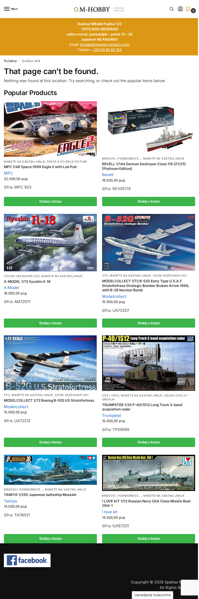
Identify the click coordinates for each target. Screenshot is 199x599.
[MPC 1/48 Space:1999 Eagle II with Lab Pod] (50, 129)
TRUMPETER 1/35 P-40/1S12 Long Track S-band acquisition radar (142, 407)
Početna (10, 61)
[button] (189, 9)
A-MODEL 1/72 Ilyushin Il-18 (27, 281)
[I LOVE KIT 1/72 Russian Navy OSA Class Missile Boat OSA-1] (148, 473)
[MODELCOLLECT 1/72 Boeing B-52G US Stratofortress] (50, 362)
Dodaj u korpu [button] (50, 201)
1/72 (105, 275)
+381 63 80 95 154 (107, 50)
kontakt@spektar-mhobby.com (105, 44)
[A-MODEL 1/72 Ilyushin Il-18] (50, 242)
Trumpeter (112, 415)
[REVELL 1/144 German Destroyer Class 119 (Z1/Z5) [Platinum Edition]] (148, 127)
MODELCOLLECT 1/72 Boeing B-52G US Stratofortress (49, 400)
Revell (107, 174)
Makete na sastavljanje (24, 161)
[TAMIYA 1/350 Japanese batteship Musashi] (50, 470)
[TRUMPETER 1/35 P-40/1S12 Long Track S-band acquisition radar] (148, 363)
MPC (8, 173)
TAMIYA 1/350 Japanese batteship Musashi (40, 495)
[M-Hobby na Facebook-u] (99, 560)
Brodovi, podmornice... (121, 158)
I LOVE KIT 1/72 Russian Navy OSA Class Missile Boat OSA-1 (146, 503)
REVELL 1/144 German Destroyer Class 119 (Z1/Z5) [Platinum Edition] (144, 166)
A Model (11, 287)
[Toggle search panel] (171, 9)
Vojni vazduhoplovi (170, 275)
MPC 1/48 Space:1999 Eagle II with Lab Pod (40, 167)
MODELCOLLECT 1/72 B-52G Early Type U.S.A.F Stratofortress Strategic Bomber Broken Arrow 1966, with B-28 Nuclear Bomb (145, 285)
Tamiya (10, 501)
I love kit (109, 511)
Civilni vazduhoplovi (22, 276)
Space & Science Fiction (67, 161)
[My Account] (180, 9)
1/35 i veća (110, 395)
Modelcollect (114, 296)
